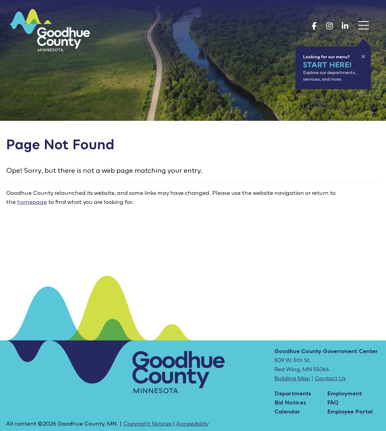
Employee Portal (350, 411)
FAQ (332, 402)
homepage (32, 201)
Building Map (292, 378)
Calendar (287, 411)
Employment (344, 393)
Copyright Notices (147, 423)
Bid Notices (290, 402)
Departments (292, 393)
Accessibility (192, 423)
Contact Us (330, 378)
